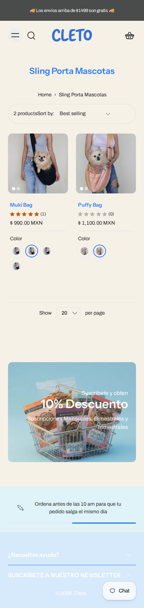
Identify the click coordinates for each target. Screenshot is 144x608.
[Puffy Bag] (106, 163)
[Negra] (31, 251)
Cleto (80, 593)
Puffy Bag (90, 204)
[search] (31, 35)
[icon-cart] (127, 35)
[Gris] (16, 266)
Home (45, 95)
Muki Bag (21, 204)
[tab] (13, 188)
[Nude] (84, 251)
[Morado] (46, 251)
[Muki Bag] (38, 163)
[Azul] (16, 251)
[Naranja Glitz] (99, 251)
